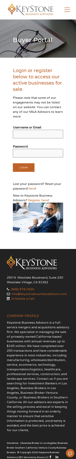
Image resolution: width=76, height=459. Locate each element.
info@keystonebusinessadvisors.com (39, 294)
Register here (38, 200)
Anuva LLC (43, 457)
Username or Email (27, 127)
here (31, 188)
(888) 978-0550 (22, 289)
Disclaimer (13, 442)
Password (20, 146)
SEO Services (25, 457)
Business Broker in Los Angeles (38, 442)
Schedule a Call (22, 299)
